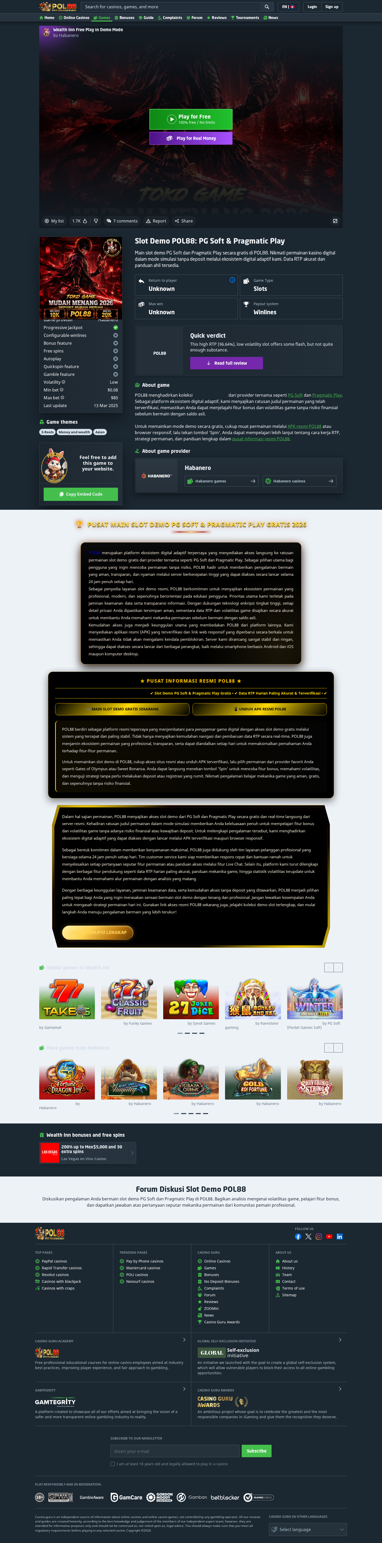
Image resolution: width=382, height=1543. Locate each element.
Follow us (304, 1229)
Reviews (219, 17)
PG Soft (295, 395)
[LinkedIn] (340, 1236)
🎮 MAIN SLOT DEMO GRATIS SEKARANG (122, 709)
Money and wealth (74, 432)
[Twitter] (308, 1236)
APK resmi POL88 (304, 426)
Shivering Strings (314, 1104)
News (273, 17)
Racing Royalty (126, 1104)
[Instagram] (319, 1236)
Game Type (263, 280)
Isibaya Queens (188, 1104)
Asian (100, 432)
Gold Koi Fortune (252, 1104)
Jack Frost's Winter (313, 1025)
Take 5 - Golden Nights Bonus (65, 1025)
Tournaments (247, 17)
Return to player (163, 280)
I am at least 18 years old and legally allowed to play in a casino (172, 1463)
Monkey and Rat (251, 1025)
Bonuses (127, 17)
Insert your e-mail (128, 1447)
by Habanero (66, 35)
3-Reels (47, 432)
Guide (149, 17)
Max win (156, 303)
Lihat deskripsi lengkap (98, 932)
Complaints (172, 17)
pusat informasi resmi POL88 (260, 439)
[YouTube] (329, 1236)
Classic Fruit (126, 1023)
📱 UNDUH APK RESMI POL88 (260, 709)
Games (104, 17)
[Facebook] (298, 1236)
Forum (197, 17)
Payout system (266, 303)
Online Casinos (76, 17)
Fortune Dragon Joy (59, 1106)
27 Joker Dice (189, 1023)
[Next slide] (338, 967)
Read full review (230, 363)
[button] (184, 221)
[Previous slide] (329, 967)
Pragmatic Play (327, 395)
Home (49, 17)
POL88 (94, 552)
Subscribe (256, 1451)
